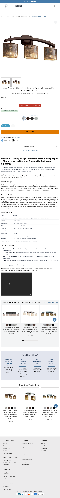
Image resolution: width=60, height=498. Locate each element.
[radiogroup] (30, 118)
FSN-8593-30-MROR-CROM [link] (39, 16)
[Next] (54, 320)
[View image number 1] (6, 82)
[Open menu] (3, 6)
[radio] (24, 118)
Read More (8, 363)
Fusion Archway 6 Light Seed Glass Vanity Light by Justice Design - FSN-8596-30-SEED (11, 329)
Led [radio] (13, 125)
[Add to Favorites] (55, 22)
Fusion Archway (40, 93)
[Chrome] (12, 325)
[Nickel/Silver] (15, 325)
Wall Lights (19, 16)
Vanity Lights (26, 16)
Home (2, 16)
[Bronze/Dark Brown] (6, 325)
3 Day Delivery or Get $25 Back (9, 110)
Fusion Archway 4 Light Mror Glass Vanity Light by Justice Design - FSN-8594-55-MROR (49, 329)
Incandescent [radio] (5, 125)
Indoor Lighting (10, 16)
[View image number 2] (16, 82)
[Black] (9, 325)
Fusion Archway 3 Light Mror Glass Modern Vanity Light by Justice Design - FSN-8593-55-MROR (10, 414)
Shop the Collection (51, 302)
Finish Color (25, 115)
